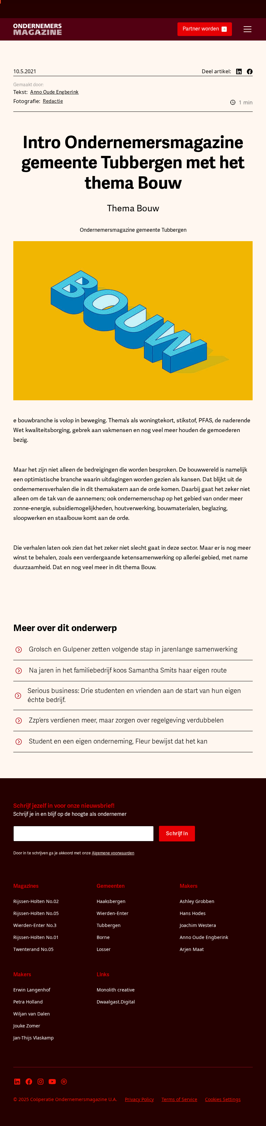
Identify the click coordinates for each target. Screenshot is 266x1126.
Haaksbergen (111, 901)
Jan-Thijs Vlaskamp (33, 1038)
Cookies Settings (223, 1099)
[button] (246, 29)
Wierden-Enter (112, 913)
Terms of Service (179, 1099)
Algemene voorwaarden (113, 853)
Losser (104, 949)
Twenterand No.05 (33, 949)
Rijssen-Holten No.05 (36, 913)
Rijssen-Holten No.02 (36, 901)
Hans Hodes (193, 913)
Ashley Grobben (197, 901)
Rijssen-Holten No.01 (36, 937)
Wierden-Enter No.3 (34, 925)
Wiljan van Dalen (31, 1014)
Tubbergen (109, 925)
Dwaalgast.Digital (116, 1002)
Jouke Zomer (26, 1026)
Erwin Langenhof (31, 990)
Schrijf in (177, 833)
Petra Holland (28, 1002)
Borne (103, 937)
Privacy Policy (139, 1099)
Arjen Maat (192, 949)
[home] (37, 29)
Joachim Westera (198, 925)
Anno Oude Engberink (204, 937)
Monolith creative (116, 990)
